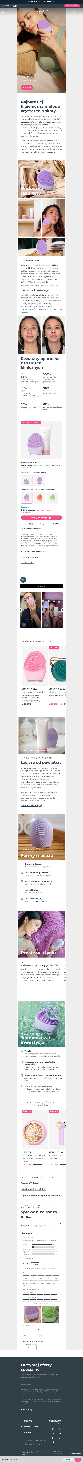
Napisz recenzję (43, 1225)
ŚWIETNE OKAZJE (72, 6)
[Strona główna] (41, 12)
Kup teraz (27, 87)
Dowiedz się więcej (31, 805)
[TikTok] (53, 1443)
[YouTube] (60, 1434)
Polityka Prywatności (38, 1401)
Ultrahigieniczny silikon (33, 1189)
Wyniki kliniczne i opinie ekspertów (40, 1195)
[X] (53, 1434)
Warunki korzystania (54, 1401)
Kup (78, 1459)
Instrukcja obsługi (27, 563)
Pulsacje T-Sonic (30, 1183)
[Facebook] (60, 1429)
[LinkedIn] (53, 1438)
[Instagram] (53, 1429)
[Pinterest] (60, 1438)
